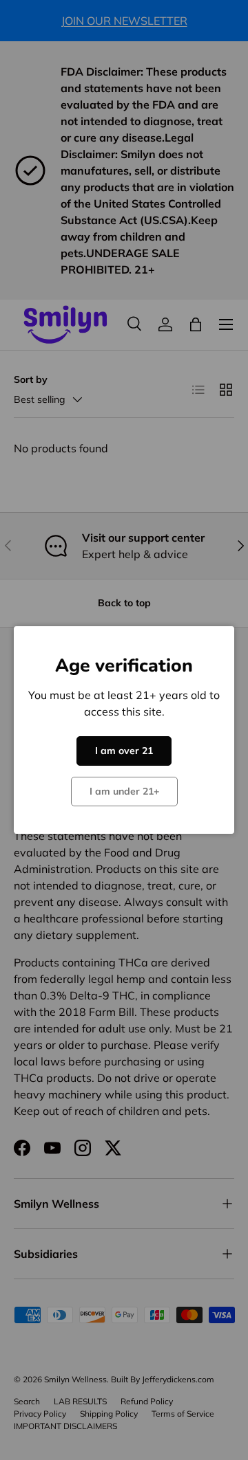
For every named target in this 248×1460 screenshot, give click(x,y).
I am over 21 (124, 750)
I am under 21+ (124, 791)
